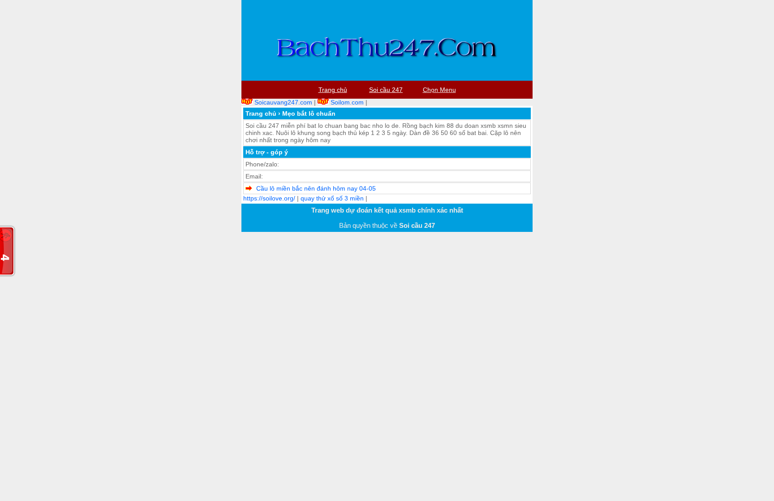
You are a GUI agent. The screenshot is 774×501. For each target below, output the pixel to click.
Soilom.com (347, 102)
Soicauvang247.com (283, 102)
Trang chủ (260, 113)
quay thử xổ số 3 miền (332, 198)
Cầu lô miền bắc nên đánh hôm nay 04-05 (316, 188)
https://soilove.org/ (269, 198)
